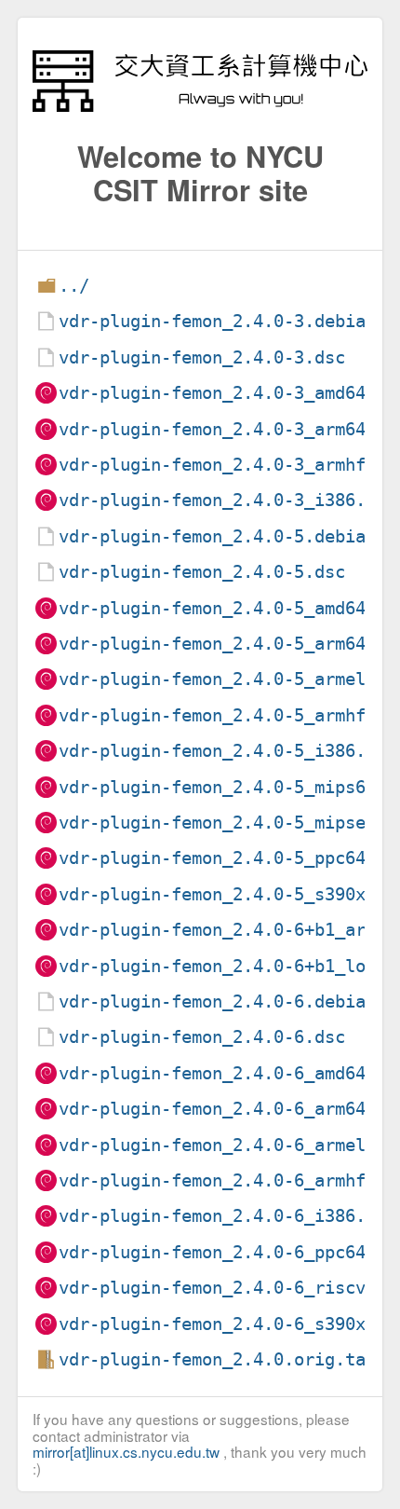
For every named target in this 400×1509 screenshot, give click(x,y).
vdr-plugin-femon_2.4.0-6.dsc (202, 1037)
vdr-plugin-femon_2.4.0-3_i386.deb (227, 500)
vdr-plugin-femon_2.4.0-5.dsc (202, 572)
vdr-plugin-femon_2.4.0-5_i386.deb (227, 750)
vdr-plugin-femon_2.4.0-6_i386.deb (227, 1216)
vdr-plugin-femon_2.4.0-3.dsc (202, 357)
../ (74, 285)
